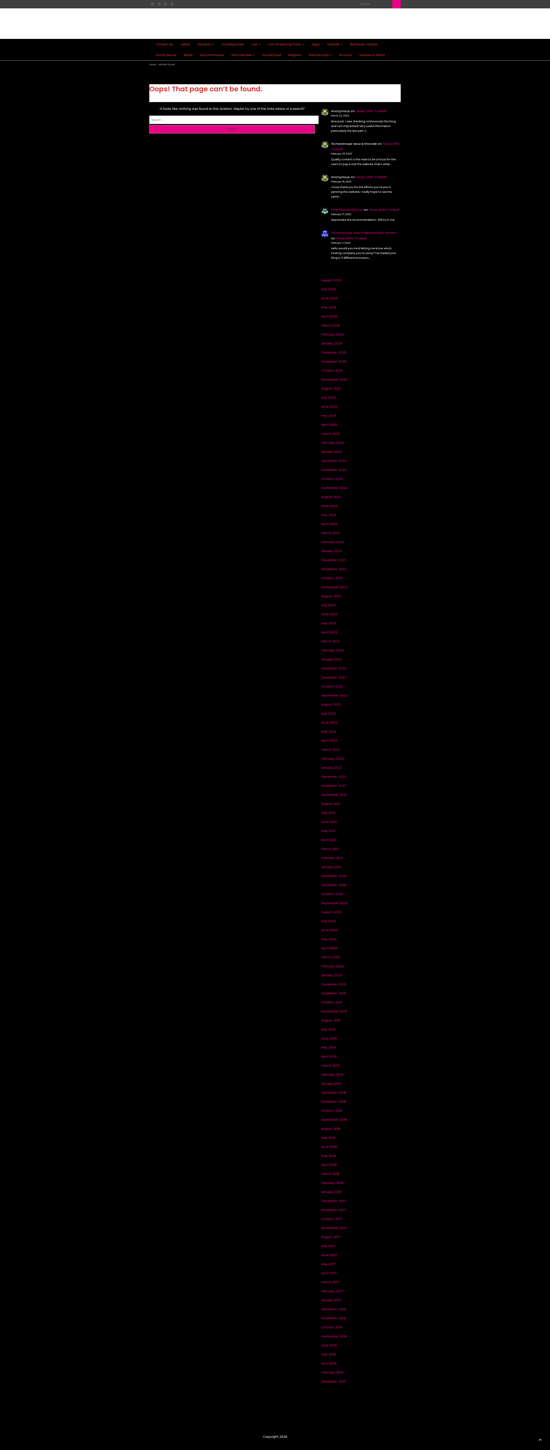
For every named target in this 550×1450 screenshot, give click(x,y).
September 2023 (334, 587)
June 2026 (329, 298)
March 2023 (330, 641)
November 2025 (333, 361)
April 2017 (329, 1273)
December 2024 (334, 461)
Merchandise (242, 55)
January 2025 (331, 452)
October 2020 (332, 894)
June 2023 (329, 614)
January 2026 (331, 343)
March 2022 (330, 750)
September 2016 (334, 1336)
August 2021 (330, 804)
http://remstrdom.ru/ (347, 210)
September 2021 (334, 795)
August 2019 (330, 1020)
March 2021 (330, 849)
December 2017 (333, 1201)
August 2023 (331, 596)
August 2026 (331, 280)
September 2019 (334, 1011)
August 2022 (331, 704)
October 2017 (331, 1219)
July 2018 (328, 1138)
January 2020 (331, 975)
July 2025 (328, 398)
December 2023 (334, 560)
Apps (316, 44)
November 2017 (333, 1210)
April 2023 (329, 632)
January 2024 (331, 551)
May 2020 (329, 939)
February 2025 (332, 443)
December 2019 (333, 984)
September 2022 (334, 695)
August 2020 (331, 912)
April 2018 (329, 1165)
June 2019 (329, 1038)
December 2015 (333, 1381)
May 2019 (328, 1047)
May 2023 (328, 623)
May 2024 (328, 515)
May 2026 (328, 307)
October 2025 (332, 370)
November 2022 (334, 677)
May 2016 (328, 1354)
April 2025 (329, 425)
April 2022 (329, 741)
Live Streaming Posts (285, 44)
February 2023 (332, 650)
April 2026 (329, 316)
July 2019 (328, 1029)
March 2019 (330, 1065)
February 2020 (332, 966)
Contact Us (164, 44)
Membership (319, 55)
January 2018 (331, 1192)
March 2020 (330, 957)
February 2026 (332, 334)
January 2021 (331, 867)
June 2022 (329, 722)
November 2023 (334, 569)
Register (294, 55)
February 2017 (332, 1291)
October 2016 (331, 1327)
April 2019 (329, 1056)
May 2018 (328, 1156)
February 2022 (332, 759)
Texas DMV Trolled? (371, 111)
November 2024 (334, 470)
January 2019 (331, 1084)
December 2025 (333, 352)
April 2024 (329, 524)
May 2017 (328, 1264)
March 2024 (330, 533)
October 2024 (332, 479)
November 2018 (333, 1102)
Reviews (204, 44)
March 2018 (330, 1174)
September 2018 (334, 1120)
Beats (188, 55)
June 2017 (329, 1255)
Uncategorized (232, 44)
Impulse (334, 44)
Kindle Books (166, 55)
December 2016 (333, 1309)
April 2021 (329, 840)
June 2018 (329, 1147)
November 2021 (333, 786)
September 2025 (334, 379)
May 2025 (328, 416)
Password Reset (372, 55)
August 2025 (331, 388)
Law (254, 44)
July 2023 (328, 605)
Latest (185, 44)
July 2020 (328, 921)
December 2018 (333, 1093)
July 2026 (328, 289)
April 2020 (329, 948)
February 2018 (332, 1183)
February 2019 (332, 1074)
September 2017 (334, 1228)
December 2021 (333, 777)
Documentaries (212, 55)
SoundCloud (271, 55)
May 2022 (328, 731)
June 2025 (329, 407)
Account (345, 55)
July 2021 (328, 813)
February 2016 (332, 1372)
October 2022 (332, 686)
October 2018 (331, 1111)
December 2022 (334, 668)
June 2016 (329, 1345)
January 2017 (331, 1300)
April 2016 (329, 1363)
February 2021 (332, 858)
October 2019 (331, 1002)
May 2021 (328, 831)
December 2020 (334, 876)
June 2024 (329, 506)
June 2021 (329, 822)
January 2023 (331, 659)
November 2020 (334, 885)
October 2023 (332, 578)
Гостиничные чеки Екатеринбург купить (364, 233)
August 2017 (330, 1237)
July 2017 (328, 1246)
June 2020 (329, 930)
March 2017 (330, 1282)
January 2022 (331, 768)
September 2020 (334, 903)
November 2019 (333, 993)
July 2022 (328, 713)
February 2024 (332, 542)
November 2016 (333, 1318)
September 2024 (334, 488)
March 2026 (330, 325)
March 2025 (330, 434)
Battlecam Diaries (364, 44)
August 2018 (330, 1129)
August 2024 (331, 497)
